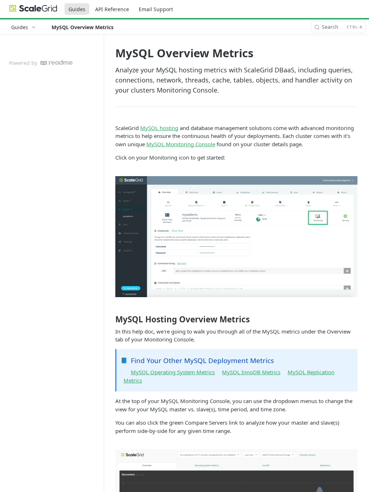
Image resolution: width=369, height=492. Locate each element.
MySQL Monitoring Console (180, 144)
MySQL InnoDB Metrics (251, 372)
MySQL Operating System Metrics (173, 372)
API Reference (112, 9)
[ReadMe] (56, 63)
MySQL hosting (159, 127)
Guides (76, 9)
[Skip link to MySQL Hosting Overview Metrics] (110, 319)
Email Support (156, 9)
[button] (236, 236)
